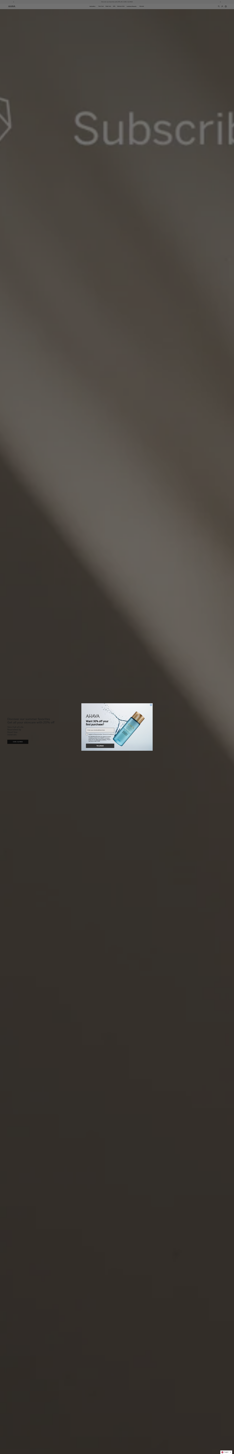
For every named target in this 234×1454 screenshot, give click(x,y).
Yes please (100, 746)
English (226, 1452)
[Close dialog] (151, 705)
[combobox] (226, 1452)
